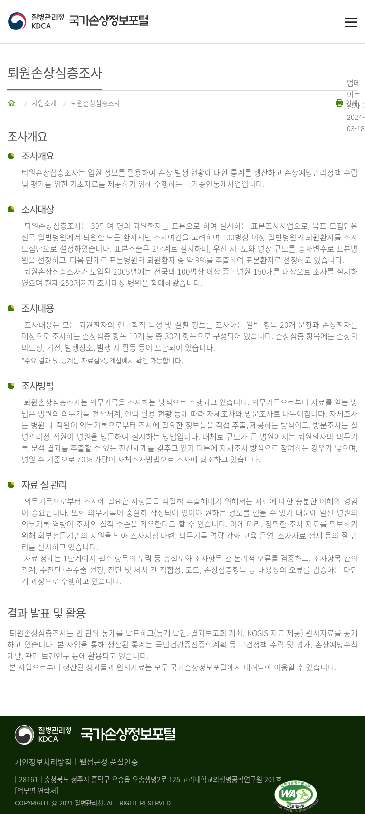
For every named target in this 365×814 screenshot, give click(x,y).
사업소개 (44, 103)
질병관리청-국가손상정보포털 (95, 22)
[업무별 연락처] (36, 790)
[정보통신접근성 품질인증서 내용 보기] (296, 786)
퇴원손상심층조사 (95, 103)
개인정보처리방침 (43, 761)
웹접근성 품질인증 (108, 761)
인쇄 (351, 103)
